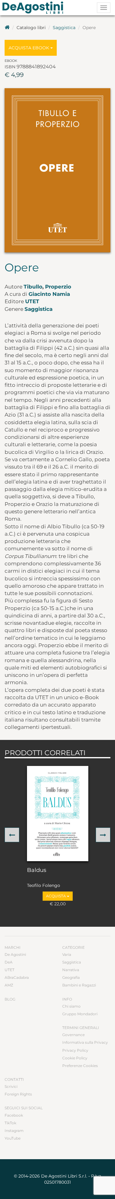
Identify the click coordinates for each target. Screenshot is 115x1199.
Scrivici (11, 1086)
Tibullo (33, 287)
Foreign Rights (18, 1094)
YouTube (13, 1138)
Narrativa (70, 969)
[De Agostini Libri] (7, 27)
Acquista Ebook (29, 48)
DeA (9, 962)
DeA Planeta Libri (34, 7)
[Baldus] (57, 813)
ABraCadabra (17, 977)
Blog (10, 999)
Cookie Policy (74, 1058)
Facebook (14, 1115)
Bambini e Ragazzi (79, 985)
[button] (12, 835)
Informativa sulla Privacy (85, 1042)
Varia (66, 954)
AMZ (9, 985)
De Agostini (15, 954)
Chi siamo (71, 1006)
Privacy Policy (75, 1050)
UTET (32, 301)
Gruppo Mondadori (80, 1014)
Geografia (71, 977)
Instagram (14, 1130)
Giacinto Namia (49, 294)
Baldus (36, 870)
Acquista (56, 896)
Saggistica (64, 27)
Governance (73, 1034)
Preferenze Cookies (80, 1065)
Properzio (58, 287)
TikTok (10, 1123)
